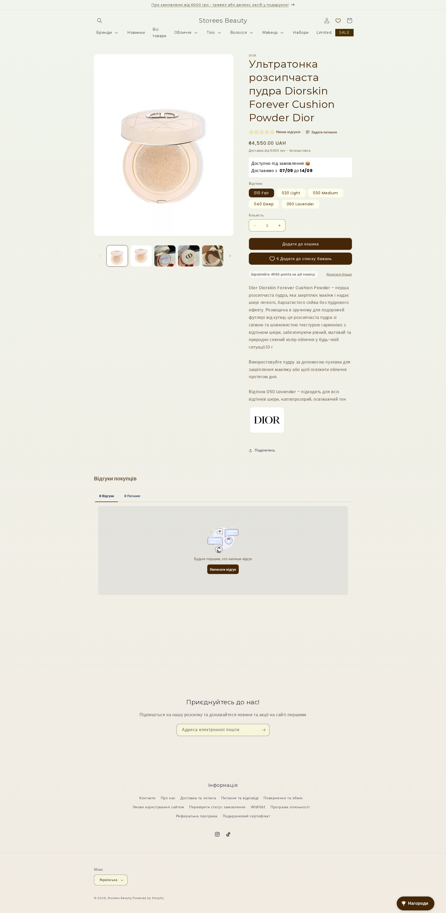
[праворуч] (230, 256)
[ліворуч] (99, 256)
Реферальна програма (197, 816)
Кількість (256, 215)
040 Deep (264, 204)
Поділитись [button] (265, 450)
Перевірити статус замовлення (217, 807)
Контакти (147, 798)
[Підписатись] (263, 730)
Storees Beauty (120, 898)
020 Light (291, 193)
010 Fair (261, 193)
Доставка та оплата (198, 798)
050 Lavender (300, 204)
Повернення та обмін (283, 798)
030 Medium (325, 193)
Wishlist (258, 807)
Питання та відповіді (240, 798)
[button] (99, 20)
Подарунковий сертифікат (246, 816)
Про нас (168, 798)
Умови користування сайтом (158, 807)
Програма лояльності (289, 807)
